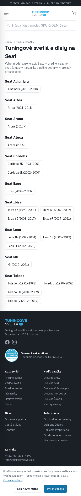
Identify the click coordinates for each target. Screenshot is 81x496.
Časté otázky (13, 424)
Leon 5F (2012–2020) (21, 246)
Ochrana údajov (53, 424)
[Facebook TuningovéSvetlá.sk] (7, 342)
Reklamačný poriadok (57, 430)
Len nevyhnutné (27, 489)
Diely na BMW (52, 378)
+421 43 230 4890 (18, 455)
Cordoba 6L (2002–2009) (24, 172)
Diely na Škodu (53, 399)
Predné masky (13, 388)
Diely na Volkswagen (56, 388)
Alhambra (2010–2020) (23, 89)
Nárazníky (11, 393)
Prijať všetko (55, 489)
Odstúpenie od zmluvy (57, 435)
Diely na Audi (51, 383)
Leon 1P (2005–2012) (57, 237)
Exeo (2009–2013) (20, 191)
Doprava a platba (15, 419)
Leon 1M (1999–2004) (22, 237)
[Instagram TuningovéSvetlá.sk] (14, 342)
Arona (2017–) (17, 126)
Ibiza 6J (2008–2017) (22, 218)
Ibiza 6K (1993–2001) (22, 210)
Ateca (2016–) (17, 145)
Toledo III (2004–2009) (23, 292)
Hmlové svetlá (13, 399)
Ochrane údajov (12, 480)
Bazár (8, 404)
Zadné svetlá (13, 383)
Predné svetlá (13, 378)
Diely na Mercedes (55, 393)
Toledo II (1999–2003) (58, 283)
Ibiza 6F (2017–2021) (57, 218)
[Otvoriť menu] (6, 13)
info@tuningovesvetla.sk (20, 460)
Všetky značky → (54, 404)
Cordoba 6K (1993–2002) (24, 164)
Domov (8, 41)
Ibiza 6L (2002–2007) (57, 210)
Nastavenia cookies (56, 440)
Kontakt (10, 430)
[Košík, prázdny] (74, 13)
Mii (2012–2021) (18, 265)
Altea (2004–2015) (20, 108)
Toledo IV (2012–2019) (23, 301)
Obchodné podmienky (57, 419)
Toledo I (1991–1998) (22, 283)
